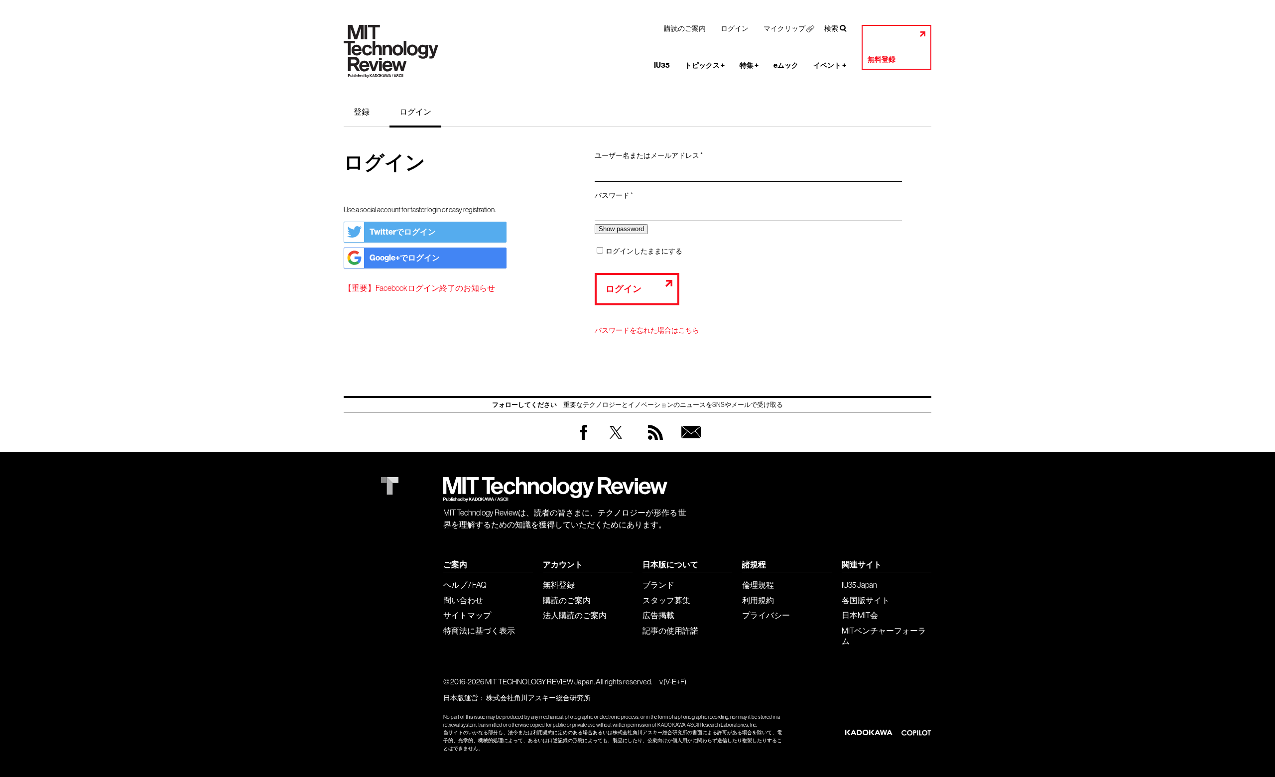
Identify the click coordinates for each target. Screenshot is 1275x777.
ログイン (735, 28)
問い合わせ (463, 600)
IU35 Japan (859, 584)
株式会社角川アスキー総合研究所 (538, 698)
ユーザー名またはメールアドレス (652, 156)
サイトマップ (467, 615)
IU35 (662, 65)
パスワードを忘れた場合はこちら (647, 330)
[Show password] (621, 229)
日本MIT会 (860, 615)
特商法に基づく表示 (479, 630)
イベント (829, 65)
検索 (831, 28)
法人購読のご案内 (575, 615)
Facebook (584, 439)
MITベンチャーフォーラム (884, 636)
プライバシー (766, 615)
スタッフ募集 (666, 600)
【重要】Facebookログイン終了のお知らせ (419, 287)
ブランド (658, 584)
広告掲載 (658, 615)
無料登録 (881, 59)
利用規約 (758, 600)
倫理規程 (758, 584)
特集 (749, 65)
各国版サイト (866, 600)
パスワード (617, 196)
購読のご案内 (685, 28)
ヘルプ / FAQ (465, 584)
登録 (362, 111)
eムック (785, 65)
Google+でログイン (405, 257)
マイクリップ (784, 28)
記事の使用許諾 (670, 630)
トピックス (705, 65)
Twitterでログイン (403, 232)
